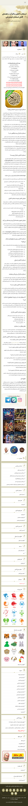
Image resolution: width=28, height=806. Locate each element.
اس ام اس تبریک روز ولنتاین (19, 473)
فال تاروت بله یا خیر (20, 709)
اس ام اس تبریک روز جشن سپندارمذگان (17, 476)
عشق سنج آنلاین (21, 573)
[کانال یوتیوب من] (15, 793)
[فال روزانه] (8, 414)
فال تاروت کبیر (21, 677)
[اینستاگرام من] (14, 790)
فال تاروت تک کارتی (20, 683)
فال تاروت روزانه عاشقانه (19, 706)
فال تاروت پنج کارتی (20, 692)
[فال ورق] (8, 438)
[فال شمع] (8, 426)
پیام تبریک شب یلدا (20, 749)
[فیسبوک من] (17, 790)
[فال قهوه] (20, 426)
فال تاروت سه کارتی (20, 686)
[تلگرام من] (21, 790)
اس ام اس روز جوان (21, 470)
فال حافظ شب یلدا (21, 746)
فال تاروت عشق (21, 703)
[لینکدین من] (12, 793)
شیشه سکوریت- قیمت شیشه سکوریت (17, 725)
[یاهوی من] (24, 790)
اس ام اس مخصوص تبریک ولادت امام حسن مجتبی (15, 484)
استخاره (19, 49)
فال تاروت (22, 712)
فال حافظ (22, 741)
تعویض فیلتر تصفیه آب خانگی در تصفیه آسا (16, 722)
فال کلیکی (22, 563)
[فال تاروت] (20, 414)
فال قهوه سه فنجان (21, 517)
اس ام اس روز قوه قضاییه (19, 479)
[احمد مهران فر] (22, 44)
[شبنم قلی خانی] (6, 44)
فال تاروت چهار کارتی (20, 689)
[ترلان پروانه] (14, 44)
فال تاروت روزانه (21, 674)
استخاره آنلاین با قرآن (15, 342)
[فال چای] (20, 438)
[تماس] (10, 790)
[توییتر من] (7, 790)
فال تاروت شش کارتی (20, 695)
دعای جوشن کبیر (21, 550)
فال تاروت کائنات (21, 680)
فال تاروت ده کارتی (20, 700)
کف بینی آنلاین (21, 530)
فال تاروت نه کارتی (21, 697)
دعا (23, 553)
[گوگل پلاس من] (3, 790)
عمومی (18, 458)
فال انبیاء (22, 504)
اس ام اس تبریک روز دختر (19, 481)
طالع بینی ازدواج (21, 540)
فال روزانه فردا (21, 780)
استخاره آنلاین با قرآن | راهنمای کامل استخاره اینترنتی (14, 15)
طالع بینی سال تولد (21, 664)
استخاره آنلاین (21, 494)
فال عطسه (22, 770)
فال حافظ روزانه (21, 743)
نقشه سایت (8, 802)
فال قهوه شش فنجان (20, 520)
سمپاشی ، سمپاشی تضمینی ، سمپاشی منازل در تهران (14, 728)
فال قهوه (22, 514)
